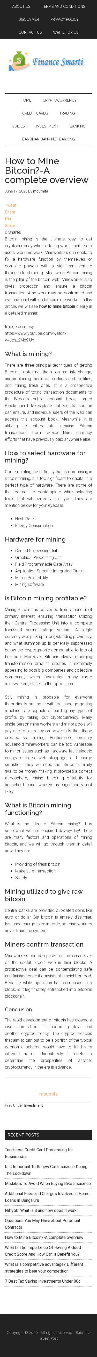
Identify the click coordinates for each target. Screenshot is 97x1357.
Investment (33, 1105)
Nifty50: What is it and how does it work (41, 1210)
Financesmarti (48, 61)
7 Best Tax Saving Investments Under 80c (42, 1281)
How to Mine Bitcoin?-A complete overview (44, 1237)
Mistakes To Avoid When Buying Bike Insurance (48, 1183)
